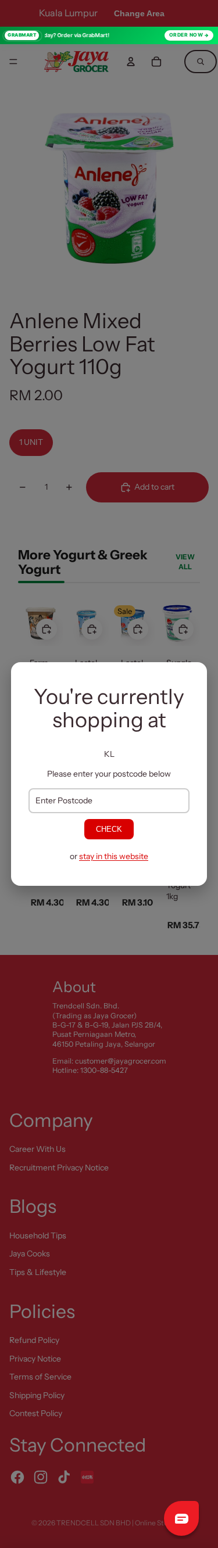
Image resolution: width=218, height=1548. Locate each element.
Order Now (186, 35)
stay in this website (113, 856)
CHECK (109, 829)
